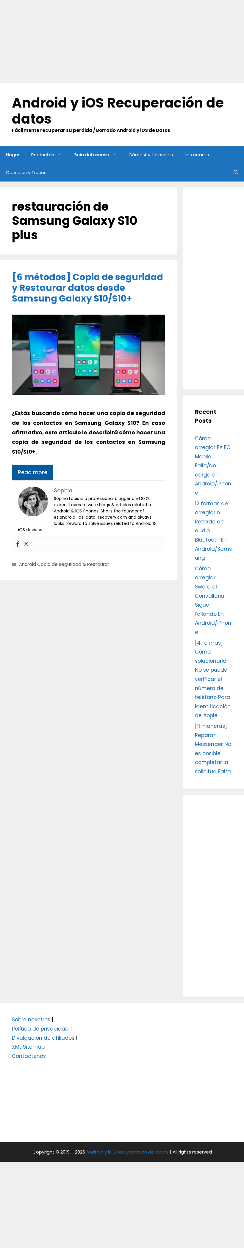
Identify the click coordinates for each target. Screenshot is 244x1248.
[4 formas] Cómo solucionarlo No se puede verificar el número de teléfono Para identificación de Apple (213, 679)
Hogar (12, 155)
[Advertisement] (122, 41)
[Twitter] (26, 544)
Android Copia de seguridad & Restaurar (64, 564)
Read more (32, 472)
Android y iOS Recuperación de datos (118, 111)
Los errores (197, 155)
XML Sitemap (28, 1046)
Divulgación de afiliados (43, 1038)
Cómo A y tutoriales (151, 155)
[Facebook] (18, 544)
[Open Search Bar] (236, 173)
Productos (42, 155)
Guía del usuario (91, 155)
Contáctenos (29, 1056)
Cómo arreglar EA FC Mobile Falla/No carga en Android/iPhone (213, 466)
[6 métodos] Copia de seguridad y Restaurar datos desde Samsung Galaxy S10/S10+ (87, 288)
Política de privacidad (40, 1028)
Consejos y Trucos (26, 172)
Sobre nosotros (31, 1019)
